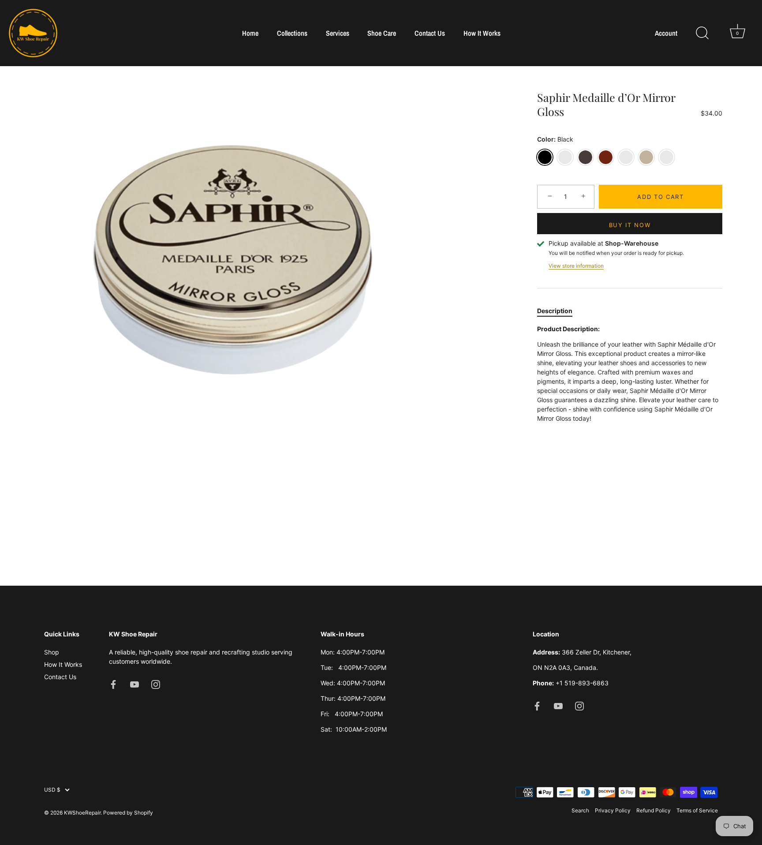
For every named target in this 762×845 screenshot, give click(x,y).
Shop (51, 652)
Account (666, 33)
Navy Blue (666, 157)
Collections (292, 33)
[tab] (559, 310)
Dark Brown (585, 157)
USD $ (52, 790)
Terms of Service (697, 810)
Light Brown (646, 157)
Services (337, 33)
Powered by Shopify (128, 812)
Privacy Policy (613, 810)
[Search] (702, 33)
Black (545, 157)
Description (554, 310)
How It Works (482, 33)
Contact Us (430, 33)
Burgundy (605, 157)
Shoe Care (381, 33)
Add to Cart (660, 196)
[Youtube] (134, 684)
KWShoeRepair (82, 812)
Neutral (565, 157)
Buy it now (630, 224)
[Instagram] (155, 684)
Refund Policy (653, 810)
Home (250, 33)
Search (580, 810)
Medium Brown (626, 157)
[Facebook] (113, 684)
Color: (555, 139)
